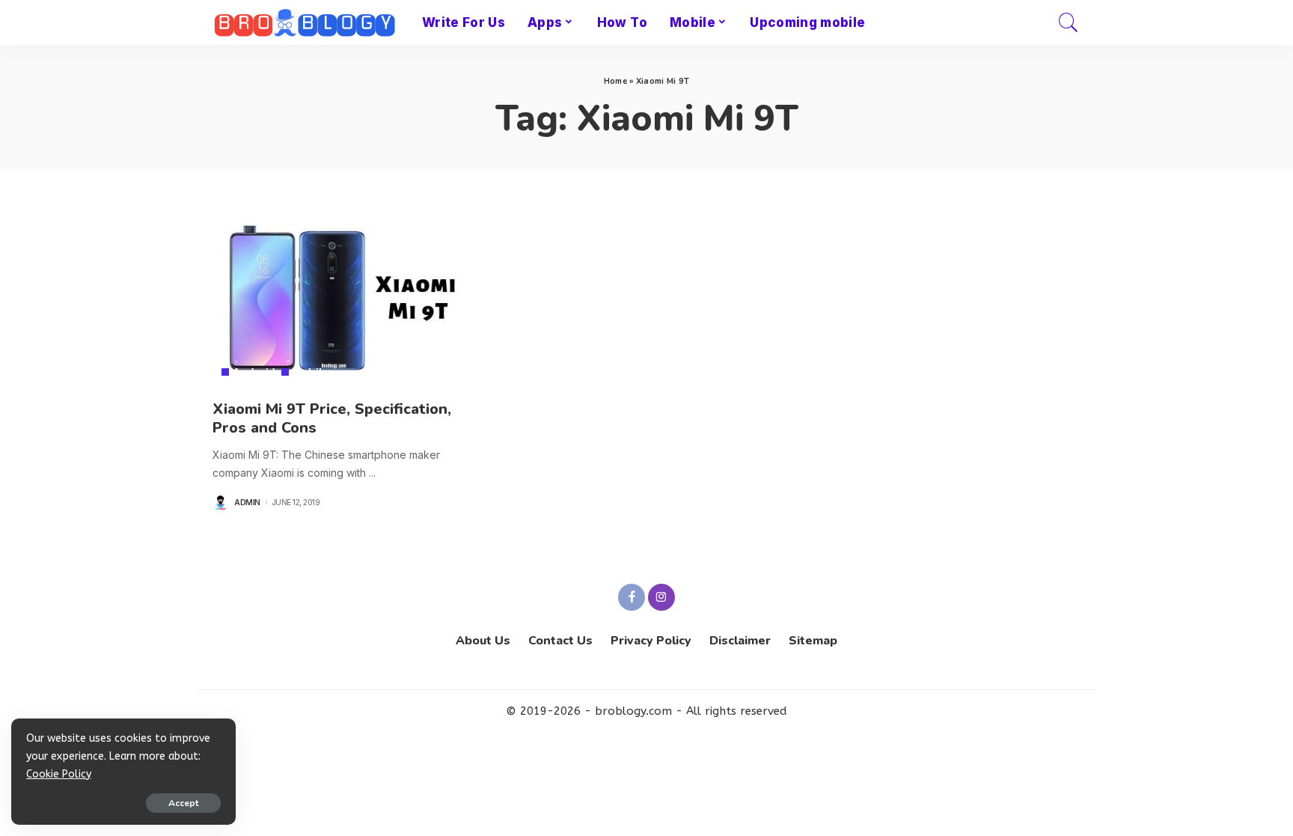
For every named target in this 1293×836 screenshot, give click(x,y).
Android (254, 372)
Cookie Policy (58, 774)
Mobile (310, 372)
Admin (247, 502)
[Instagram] (661, 597)
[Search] (1068, 22)
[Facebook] (631, 597)
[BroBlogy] (306, 22)
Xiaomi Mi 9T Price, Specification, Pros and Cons (332, 418)
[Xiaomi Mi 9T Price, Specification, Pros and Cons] (347, 297)
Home (615, 81)
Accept (183, 803)
